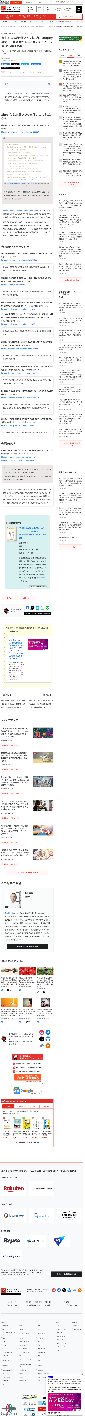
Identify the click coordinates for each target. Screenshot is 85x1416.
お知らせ (59, 1333)
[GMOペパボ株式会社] (69, 1215)
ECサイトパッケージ (43, 1373)
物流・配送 (40, 1365)
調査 (39, 1381)
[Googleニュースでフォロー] (74, 1290)
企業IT (51, 1)
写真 (21, 1356)
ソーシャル (40, 1338)
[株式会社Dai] (41, 1215)
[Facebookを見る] (59, 1290)
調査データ (60, 1340)
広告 (3, 1341)
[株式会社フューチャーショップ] (13, 1215)
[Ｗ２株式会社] (59, 1241)
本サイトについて (11, 1302)
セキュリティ (41, 1370)
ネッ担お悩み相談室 (30, 9)
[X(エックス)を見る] (64, 1290)
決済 (21, 1377)
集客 (51, 22)
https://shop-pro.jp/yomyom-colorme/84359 (19, 373)
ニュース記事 (77, 1329)
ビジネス (34, 1106)
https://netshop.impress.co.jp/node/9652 (18, 425)
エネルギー (52, 2)
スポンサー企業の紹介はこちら (66, 1274)
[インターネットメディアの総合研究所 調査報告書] (29, 1403)
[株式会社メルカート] (35, 1241)
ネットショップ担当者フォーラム (10, 9)
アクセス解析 (23, 1349)
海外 (16, 22)
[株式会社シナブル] (11, 1256)
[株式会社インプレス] (9, 1410)
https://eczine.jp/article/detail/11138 (16, 284)
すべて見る (72, 547)
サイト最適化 (41, 1349)
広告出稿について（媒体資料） (34, 1302)
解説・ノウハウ (61, 1336)
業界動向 (5, 1381)
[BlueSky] (48, 1038)
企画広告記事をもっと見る (72, 444)
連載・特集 (4, 22)
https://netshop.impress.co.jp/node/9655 (18, 324)
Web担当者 (29, 2)
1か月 (79, 56)
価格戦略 (5, 1365)
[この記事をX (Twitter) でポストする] (32, 608)
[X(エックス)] (41, 1038)
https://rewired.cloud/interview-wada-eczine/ (20, 348)
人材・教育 (23, 1370)
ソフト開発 (56, 1)
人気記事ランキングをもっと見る (71, 183)
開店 (21, 1373)
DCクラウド (66, 1)
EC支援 (66, 2)
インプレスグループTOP (71, 1305)
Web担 (13, 1044)
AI (36, 22)
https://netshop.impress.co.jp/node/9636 (18, 309)
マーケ (21, 1106)
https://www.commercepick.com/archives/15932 (21, 397)
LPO (3, 1349)
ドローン (58, 2)
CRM (39, 1345)
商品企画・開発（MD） (8, 1370)
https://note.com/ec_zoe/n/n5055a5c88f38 (19, 260)
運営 (39, 1360)
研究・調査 (72, 1)
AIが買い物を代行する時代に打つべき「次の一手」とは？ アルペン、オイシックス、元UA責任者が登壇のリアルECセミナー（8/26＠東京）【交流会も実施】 (64, 1381)
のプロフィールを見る (27, 946)
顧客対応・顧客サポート (26, 1365)
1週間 (70, 56)
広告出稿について (68, 9)
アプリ (39, 1341)
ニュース (59, 1325)
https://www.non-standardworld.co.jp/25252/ (20, 132)
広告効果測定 (6, 1360)
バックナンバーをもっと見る (29, 872)
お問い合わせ (49, 1302)
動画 (39, 1356)
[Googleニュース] (41, 1045)
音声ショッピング (24, 1341)
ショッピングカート (7, 1377)
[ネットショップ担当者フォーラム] (11, 1293)
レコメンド (5, 1356)
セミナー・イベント (62, 1329)
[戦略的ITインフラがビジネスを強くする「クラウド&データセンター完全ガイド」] (29, 1397)
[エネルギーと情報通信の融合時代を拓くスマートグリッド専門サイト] (29, 1410)
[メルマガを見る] (54, 1290)
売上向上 (5, 1345)
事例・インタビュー (62, 1343)
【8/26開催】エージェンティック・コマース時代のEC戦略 (23, 72)
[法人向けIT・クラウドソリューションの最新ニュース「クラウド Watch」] (45, 1403)
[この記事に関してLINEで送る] (47, 608)
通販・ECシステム (42, 1377)
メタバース (44, 22)
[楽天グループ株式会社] (13, 1188)
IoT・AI (61, 1)
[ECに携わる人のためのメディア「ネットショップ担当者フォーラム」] (45, 1410)
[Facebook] (48, 1032)
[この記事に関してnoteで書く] (42, 608)
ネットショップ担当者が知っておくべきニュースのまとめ (39, 27)
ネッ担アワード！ (39, 9)
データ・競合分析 (24, 1352)
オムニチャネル (6, 1373)
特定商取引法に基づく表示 (33, 1305)
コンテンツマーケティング (64, 22)
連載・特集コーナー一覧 (16, 27)
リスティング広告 (24, 1333)
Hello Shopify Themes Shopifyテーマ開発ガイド (23, 210)
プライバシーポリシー (13, 1305)
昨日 (62, 56)
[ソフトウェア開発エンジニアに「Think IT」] (45, 1397)
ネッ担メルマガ (48, 9)
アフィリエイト (41, 1333)
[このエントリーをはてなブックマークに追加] (37, 608)
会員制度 (22, 1345)
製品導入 (41, 2)
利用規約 (66, 1302)
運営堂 (7, 913)
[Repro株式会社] (11, 1241)
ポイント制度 (41, 1352)
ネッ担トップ (4, 27)
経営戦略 (47, 1106)
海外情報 (23, 22)
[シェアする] (27, 608)
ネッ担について (58, 9)
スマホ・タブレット (7, 1352)
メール (22, 1338)
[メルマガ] (41, 1032)
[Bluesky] (69, 1290)
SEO (3, 1338)
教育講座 (62, 2)
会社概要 (47, 1305)
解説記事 (76, 1325)
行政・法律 (23, 1381)
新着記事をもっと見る (72, 280)
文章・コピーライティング (26, 1360)
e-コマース (8, 1106)
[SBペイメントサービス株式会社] (41, 1188)
